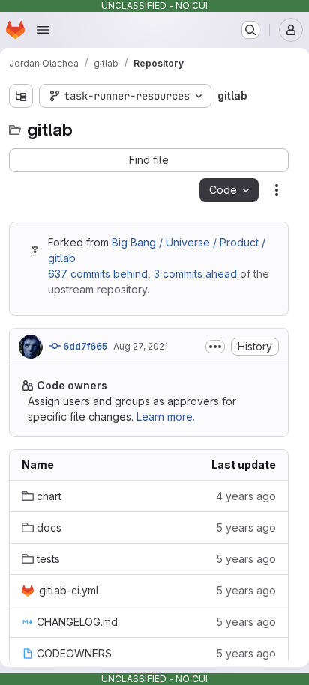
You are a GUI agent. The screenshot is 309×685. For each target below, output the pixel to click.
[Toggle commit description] (215, 346)
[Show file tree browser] (21, 96)
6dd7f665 (84, 346)
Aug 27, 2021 (140, 346)
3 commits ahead (195, 273)
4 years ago (246, 496)
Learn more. (165, 416)
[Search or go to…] (251, 30)
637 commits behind (98, 273)
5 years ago (246, 527)
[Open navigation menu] (43, 30)
